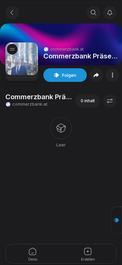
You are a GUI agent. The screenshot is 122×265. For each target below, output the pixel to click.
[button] (116, 220)
